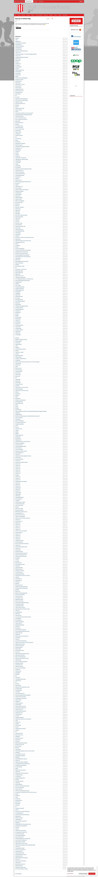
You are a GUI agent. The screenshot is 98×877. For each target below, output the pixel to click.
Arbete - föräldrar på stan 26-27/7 (20, 117)
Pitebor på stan (17, 484)
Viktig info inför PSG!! (18, 789)
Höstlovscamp (17, 581)
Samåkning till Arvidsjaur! (19, 116)
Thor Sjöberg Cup (18, 776)
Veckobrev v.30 (17, 468)
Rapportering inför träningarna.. (20, 143)
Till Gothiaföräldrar (18, 71)
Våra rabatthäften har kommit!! (20, 754)
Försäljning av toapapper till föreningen (21, 57)
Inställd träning (17, 333)
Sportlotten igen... (18, 312)
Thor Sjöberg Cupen (18, 714)
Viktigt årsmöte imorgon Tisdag (20, 867)
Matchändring (17, 613)
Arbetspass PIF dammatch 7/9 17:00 (21, 843)
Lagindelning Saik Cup (19, 856)
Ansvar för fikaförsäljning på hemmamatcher (22, 280)
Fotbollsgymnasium (18, 47)
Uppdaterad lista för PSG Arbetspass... (21, 98)
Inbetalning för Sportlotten (19, 288)
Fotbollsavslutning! (18, 49)
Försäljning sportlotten (19, 135)
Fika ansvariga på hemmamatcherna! (21, 119)
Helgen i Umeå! (17, 218)
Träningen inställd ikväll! (19, 435)
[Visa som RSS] (52, 18)
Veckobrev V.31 (17, 467)
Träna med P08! (17, 162)
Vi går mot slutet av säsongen (20, 607)
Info (16, 682)
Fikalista (16, 406)
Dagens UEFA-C (17, 294)
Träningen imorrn (18, 52)
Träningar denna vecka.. (19, 712)
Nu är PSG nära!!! (18, 382)
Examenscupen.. (18, 637)
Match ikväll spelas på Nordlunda (20, 629)
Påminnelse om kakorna (19, 666)
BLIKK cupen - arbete (18, 223)
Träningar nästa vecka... (19, 664)
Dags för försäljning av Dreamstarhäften (21, 189)
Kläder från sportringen (19, 551)
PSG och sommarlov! (18, 369)
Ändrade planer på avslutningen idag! (21, 588)
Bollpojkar (17, 315)
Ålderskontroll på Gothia (19, 122)
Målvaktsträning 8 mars (19, 569)
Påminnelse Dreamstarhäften (20, 594)
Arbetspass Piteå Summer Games (20, 854)
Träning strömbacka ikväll (19, 605)
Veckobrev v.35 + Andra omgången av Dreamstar (23, 455)
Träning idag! (17, 805)
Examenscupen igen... (18, 800)
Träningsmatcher (18, 487)
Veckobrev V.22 (17, 479)
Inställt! (16, 39)
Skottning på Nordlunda (19, 325)
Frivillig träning (17, 782)
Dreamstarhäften (18, 494)
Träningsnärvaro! (18, 310)
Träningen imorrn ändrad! (19, 352)
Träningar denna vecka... (19, 709)
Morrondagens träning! (19, 401)
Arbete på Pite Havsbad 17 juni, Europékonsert (22, 256)
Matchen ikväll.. (17, 591)
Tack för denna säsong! (19, 449)
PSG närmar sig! (17, 628)
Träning (16, 797)
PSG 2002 (16, 392)
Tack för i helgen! (18, 285)
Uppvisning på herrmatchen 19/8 (20, 707)
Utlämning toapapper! (18, 197)
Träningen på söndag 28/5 (19, 808)
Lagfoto (16, 345)
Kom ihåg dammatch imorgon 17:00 (21, 832)
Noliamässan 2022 (18, 368)
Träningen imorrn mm (18, 428)
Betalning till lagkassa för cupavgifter (21, 857)
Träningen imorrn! (18, 55)
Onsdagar (16, 164)
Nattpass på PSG (18, 816)
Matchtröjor (17, 178)
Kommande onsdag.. (18, 612)
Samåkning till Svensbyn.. (19, 89)
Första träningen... (18, 749)
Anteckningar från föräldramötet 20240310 (22, 146)
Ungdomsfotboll (29, 1)
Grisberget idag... (18, 419)
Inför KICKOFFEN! (18, 685)
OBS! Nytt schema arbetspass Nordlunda (22, 602)
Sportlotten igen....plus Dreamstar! (20, 269)
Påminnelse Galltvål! (18, 341)
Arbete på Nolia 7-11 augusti (20, 84)
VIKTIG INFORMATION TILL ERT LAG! (21, 758)
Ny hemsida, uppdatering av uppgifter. (21, 868)
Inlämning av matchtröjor (19, 510)
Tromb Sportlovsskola (19, 567)
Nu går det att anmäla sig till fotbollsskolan (22, 814)
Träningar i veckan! (18, 132)
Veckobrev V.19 (17, 548)
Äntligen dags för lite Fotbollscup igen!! (21, 773)
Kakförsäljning (17, 677)
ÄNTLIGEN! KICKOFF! (18, 688)
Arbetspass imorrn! (18, 180)
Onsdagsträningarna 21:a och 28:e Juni (21, 251)
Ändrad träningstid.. (18, 66)
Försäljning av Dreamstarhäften (20, 277)
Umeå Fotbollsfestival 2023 (19, 231)
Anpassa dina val (70, 873)
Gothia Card (17, 105)
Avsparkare (17, 723)
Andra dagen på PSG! (18, 92)
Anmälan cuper (17, 846)
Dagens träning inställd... (19, 216)
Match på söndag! (18, 409)
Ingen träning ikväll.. (18, 194)
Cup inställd (17, 561)
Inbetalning (17, 395)
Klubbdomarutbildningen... (19, 309)
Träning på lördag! (18, 328)
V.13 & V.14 (17, 559)
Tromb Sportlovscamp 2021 (19, 503)
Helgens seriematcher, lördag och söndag (22, 653)
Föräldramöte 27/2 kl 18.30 (19, 570)
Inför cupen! (17, 715)
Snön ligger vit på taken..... (19, 307)
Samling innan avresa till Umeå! (20, 226)
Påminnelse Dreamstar (19, 585)
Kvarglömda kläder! (18, 344)
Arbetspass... (17, 347)
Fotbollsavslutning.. (18, 44)
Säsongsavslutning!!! (18, 766)
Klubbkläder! (17, 674)
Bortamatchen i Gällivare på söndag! (21, 215)
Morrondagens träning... (19, 125)
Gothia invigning (18, 73)
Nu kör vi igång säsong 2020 (20, 564)
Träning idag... (17, 610)
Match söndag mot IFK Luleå (20, 514)
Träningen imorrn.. (18, 63)
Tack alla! (16, 111)
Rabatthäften (17, 757)
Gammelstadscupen (18, 620)
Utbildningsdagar (18, 304)
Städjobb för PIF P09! (18, 632)
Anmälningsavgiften (18, 690)
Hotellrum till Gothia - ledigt (19, 108)
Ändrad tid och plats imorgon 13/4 (21, 554)
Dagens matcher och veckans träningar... (21, 387)
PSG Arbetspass (18, 318)
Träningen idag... (18, 360)
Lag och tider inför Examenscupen (20, 640)
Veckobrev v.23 (17, 478)
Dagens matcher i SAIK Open (20, 655)
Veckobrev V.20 (17, 545)
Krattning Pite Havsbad (19, 296)
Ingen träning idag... (18, 138)
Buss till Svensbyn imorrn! (19, 90)
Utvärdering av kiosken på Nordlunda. (21, 586)
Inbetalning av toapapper (19, 191)
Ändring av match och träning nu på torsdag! (22, 518)
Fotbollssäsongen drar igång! (20, 502)
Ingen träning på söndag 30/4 (20, 301)
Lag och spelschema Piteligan (20, 835)
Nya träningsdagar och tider (19, 266)
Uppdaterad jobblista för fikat (20, 103)
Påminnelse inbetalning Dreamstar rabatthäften (23, 695)
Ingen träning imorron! (18, 521)
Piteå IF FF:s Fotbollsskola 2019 (20, 656)
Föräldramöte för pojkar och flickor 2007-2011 (22, 441)
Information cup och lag (19, 459)
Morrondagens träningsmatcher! (20, 422)
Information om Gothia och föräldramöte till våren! (23, 168)
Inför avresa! (17, 221)
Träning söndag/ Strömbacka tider (21, 556)
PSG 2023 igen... (17, 245)
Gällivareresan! (17, 213)
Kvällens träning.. (18, 208)
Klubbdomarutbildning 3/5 (19, 290)
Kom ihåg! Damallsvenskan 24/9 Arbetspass (22, 763)
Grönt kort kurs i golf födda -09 (20, 849)
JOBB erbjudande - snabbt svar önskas (21, 159)
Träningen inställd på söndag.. (20, 173)
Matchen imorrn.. (18, 60)
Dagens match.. (17, 210)
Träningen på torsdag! (18, 384)
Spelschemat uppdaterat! (19, 717)
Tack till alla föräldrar (18, 784)
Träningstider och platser (19, 540)
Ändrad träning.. (17, 141)
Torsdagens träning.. (18, 414)
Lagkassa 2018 (17, 722)
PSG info (16, 404)
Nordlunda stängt (18, 457)
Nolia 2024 (17, 68)
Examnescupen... (18, 798)
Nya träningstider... (18, 149)
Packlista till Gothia (18, 81)
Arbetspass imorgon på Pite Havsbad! (21, 253)
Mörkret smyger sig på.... (19, 202)
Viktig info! (17, 154)
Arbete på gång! (18, 130)
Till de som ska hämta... (19, 417)
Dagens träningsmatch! (19, 272)
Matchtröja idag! (18, 58)
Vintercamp (17, 577)
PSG (16, 95)
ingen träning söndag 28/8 (19, 833)
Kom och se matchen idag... (23, 18)
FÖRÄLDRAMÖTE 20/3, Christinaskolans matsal (23, 824)
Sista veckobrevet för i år (19, 452)
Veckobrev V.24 (17, 476)
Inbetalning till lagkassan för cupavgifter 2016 (22, 838)
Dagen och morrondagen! (19, 420)
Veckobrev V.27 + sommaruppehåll (21, 530)
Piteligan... (17, 768)
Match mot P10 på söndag (19, 172)
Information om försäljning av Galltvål (21, 462)
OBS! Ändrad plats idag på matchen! (21, 546)
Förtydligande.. (17, 736)
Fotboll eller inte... (18, 331)
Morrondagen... (17, 65)
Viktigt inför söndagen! (19, 817)
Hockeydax (17, 827)
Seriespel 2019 (17, 669)
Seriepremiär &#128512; (19, 127)
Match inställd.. (17, 121)
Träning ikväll (17, 500)
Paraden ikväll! (17, 376)
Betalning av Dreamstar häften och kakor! (22, 658)
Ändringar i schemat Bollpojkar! (20, 400)
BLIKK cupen (17, 205)
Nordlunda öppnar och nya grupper (21, 481)
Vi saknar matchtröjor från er (19, 693)
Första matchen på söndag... (20, 286)
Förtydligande (17, 795)
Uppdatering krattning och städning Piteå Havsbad (23, 114)
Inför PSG (16, 243)
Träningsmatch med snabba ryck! (20, 157)
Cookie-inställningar (18, 873)
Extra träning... (17, 741)
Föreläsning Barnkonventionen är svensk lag (22, 575)
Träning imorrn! (17, 323)
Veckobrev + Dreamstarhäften (20, 516)
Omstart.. (16, 720)
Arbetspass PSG (18, 648)
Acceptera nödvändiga (83, 873)
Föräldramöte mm (18, 680)
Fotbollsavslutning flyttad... (19, 46)
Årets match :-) (17, 183)
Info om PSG (17, 97)
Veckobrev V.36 (17, 454)
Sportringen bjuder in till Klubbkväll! (21, 825)
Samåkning (17, 264)
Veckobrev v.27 (17, 470)
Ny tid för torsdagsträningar (19, 248)
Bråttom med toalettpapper (19, 200)
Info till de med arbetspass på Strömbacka (22, 790)
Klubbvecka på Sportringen (19, 573)
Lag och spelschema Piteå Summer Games (22, 631)
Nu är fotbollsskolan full (19, 813)
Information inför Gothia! (19, 79)
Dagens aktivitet (18, 258)
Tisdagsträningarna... (18, 282)
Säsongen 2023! (18, 291)
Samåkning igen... (18, 234)
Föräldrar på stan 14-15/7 (19, 275)
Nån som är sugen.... (18, 746)
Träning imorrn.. (17, 156)
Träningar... (17, 430)
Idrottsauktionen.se (18, 578)
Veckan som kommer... (19, 596)
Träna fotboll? (17, 691)
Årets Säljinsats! (18, 438)
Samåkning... (17, 283)
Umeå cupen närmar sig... (19, 229)
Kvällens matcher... (18, 374)
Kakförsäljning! (17, 672)
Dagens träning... (18, 82)
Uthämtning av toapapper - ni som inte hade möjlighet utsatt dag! (25, 54)
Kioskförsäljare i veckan (19, 597)
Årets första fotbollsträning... (20, 443)
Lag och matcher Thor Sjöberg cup (21, 840)
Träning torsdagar (18, 492)
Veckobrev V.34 (17, 460)
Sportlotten (17, 124)
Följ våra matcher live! (18, 532)
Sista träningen (17, 342)
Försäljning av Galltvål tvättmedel (20, 358)
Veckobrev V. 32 (17, 526)
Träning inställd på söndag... (19, 175)
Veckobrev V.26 (17, 471)
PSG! (16, 377)
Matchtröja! (17, 62)
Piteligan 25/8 (17, 701)
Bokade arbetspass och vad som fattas (21, 261)
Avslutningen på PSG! (18, 371)
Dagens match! (17, 274)
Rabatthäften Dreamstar (19, 599)
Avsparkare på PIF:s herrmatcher (20, 696)
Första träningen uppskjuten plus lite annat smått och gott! (24, 750)
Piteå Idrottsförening (20, 1)
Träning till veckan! (18, 671)
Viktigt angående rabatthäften (20, 755)
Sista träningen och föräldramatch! (21, 698)
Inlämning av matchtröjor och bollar (21, 451)
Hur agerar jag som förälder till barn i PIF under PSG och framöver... (26, 792)
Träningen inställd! (18, 699)
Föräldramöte (17, 151)
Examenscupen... (18, 739)
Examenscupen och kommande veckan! (21, 636)
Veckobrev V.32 (17, 465)
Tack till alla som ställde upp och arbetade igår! (23, 250)
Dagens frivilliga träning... (19, 403)
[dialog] (81, 871)
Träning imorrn (17, 320)
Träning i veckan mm (18, 623)
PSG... (16, 731)
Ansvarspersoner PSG (18, 851)
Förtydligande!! (17, 293)
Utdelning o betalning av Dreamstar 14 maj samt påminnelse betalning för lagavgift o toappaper (31, 411)
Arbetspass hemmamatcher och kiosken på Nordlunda (24, 642)
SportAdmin (17, 385)
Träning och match (18, 615)
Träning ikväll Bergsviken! (19, 497)
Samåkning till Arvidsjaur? (19, 604)
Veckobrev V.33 (17, 463)
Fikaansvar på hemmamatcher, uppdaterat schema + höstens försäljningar (27, 361)
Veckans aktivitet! (18, 363)
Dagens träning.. (18, 227)
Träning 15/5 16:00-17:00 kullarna (20, 860)
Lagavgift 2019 (17, 634)
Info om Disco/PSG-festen (19, 787)
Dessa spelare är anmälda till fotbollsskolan (22, 811)
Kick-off (16, 425)
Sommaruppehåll (18, 618)
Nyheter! (16, 366)
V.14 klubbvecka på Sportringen (20, 679)
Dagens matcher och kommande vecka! (21, 390)
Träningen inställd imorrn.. (19, 170)
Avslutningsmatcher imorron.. (20, 242)
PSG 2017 (16, 809)
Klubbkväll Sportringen (19, 865)
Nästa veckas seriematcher (19, 645)
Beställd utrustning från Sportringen (21, 742)
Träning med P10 (18, 326)
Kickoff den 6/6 (17, 259)
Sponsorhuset (17, 302)
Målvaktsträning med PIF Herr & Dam (21, 511)
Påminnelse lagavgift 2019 (19, 621)
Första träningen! (18, 334)
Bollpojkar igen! (17, 398)
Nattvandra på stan (18, 562)
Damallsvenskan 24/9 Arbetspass (20, 765)
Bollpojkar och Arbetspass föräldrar (21, 339)
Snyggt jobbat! (17, 412)
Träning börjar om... (18, 176)
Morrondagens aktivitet (19, 299)
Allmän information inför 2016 (20, 864)
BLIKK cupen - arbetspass (19, 207)
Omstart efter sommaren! (19, 781)
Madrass (16, 76)
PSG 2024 (16, 106)
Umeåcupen (17, 235)
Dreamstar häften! (18, 704)
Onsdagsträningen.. (18, 192)
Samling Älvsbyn (18, 74)
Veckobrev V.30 (17, 529)
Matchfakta (17, 38)
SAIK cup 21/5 (17, 859)
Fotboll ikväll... (17, 626)
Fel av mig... (17, 427)
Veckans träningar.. (18, 87)
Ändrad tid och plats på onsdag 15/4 (21, 553)
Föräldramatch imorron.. (19, 186)
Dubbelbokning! (18, 41)
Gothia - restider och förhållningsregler (21, 100)
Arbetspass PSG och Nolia (19, 744)
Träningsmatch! (17, 133)
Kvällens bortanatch (18, 199)
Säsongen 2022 (17, 436)
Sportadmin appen (18, 317)
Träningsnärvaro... (18, 232)
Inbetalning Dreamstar (18, 647)
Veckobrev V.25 (17, 473)
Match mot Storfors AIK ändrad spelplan (21, 543)
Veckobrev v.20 (17, 486)
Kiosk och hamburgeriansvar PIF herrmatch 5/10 (23, 181)
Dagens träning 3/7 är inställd (20, 841)
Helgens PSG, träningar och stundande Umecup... (23, 240)
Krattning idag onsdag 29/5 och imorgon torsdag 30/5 (24, 113)
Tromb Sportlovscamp (19, 444)
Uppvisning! (17, 639)
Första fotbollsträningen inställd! (20, 446)
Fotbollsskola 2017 (18, 819)
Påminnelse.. (17, 747)
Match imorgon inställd (19, 508)
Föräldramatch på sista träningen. (20, 830)
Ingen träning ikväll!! (18, 224)
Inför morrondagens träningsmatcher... (21, 661)
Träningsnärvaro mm (18, 148)
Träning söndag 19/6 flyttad (19, 848)
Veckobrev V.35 (17, 519)
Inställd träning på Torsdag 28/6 (20, 728)
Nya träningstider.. (18, 167)
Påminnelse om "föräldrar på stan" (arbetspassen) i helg (24, 237)
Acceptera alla (91, 873)
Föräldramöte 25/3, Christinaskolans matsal (22, 687)
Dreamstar (17, 350)
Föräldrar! (16, 184)
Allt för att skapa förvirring (19, 650)
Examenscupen (17, 801)
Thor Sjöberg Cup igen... (19, 774)
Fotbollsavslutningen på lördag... (20, 349)
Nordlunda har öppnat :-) (19, 738)
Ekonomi (16, 140)
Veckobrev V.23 (17, 538)
